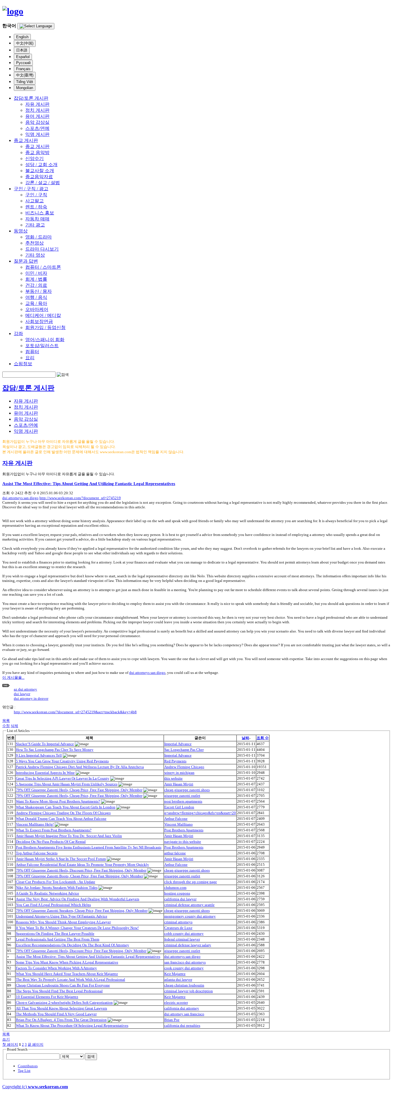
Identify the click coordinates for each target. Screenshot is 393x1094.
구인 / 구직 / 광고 (31, 188)
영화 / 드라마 (38, 236)
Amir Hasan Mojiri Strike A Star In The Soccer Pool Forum (61, 859)
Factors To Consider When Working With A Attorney (56, 968)
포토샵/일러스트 (42, 345)
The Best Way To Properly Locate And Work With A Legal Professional (70, 979)
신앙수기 (34, 158)
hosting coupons (177, 893)
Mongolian (24, 88)
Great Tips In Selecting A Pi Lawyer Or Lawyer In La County (62, 778)
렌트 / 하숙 (36, 206)
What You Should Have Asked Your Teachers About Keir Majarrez (67, 974)
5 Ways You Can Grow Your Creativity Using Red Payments (62, 761)
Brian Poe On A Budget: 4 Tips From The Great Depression (61, 1020)
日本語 (21, 50)
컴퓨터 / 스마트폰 (43, 267)
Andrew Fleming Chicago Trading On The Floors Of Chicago (63, 813)
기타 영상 (35, 255)
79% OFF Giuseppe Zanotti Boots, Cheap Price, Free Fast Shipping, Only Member (79, 876)
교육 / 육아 (36, 303)
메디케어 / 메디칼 (43, 315)
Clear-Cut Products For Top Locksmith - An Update (55, 882)
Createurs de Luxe (178, 928)
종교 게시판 (26, 140)
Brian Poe (172, 1020)
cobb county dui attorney (184, 933)
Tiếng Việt (24, 82)
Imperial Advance (178, 744)
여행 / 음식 (36, 297)
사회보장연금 (39, 321)
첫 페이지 (10, 1044)
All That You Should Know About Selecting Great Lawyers (61, 1008)
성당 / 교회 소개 (41, 164)
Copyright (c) (35, 1086)
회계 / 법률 (36, 279)
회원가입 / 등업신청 (45, 327)
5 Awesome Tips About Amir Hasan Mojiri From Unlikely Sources (66, 784)
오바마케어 (36, 309)
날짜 (245, 738)
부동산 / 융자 (38, 291)
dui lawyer (22, 694)
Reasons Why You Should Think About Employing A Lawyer (63, 922)
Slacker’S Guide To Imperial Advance (45, 744)
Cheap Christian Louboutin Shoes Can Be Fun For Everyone (63, 985)
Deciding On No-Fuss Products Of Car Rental (51, 841)
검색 (91, 1056)
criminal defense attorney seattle (189, 905)
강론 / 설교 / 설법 (42, 182)
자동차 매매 (37, 218)
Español (23, 57)
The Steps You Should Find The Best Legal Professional (59, 991)
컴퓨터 (32, 351)
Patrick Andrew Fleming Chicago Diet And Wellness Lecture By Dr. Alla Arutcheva (80, 767)
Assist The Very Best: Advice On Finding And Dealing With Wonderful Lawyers (77, 899)
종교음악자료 (39, 176)
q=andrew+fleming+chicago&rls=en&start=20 (200, 813)
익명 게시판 (37, 134)
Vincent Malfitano (178, 824)
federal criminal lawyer (182, 939)
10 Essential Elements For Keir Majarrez (47, 997)
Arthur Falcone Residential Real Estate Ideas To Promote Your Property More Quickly (82, 864)
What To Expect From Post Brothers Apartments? (53, 830)
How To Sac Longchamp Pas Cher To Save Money (55, 749)
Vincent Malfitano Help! (35, 824)
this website (173, 778)
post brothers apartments (183, 801)
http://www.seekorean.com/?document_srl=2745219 (80, 498)
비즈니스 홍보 (39, 212)
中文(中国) (24, 43)
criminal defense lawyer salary (187, 945)
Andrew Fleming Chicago (184, 767)
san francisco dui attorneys (185, 962)
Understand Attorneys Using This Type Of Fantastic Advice (61, 916)
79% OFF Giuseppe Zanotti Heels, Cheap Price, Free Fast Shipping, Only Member (79, 790)
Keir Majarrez (175, 974)
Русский (23, 63)
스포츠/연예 (37, 128)
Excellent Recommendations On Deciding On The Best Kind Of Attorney (72, 945)
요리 (30, 357)
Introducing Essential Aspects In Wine (45, 772)
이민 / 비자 (36, 273)
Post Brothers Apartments (183, 830)
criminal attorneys (178, 922)
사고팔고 (34, 200)
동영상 (21, 230)
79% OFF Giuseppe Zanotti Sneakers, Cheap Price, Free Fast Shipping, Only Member (82, 910)
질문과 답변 (26, 261)
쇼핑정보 (23, 363)
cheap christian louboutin (184, 985)
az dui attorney (25, 689)
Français (23, 69)
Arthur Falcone (176, 818)
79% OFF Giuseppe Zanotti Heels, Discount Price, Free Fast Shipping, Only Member (81, 870)
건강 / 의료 (36, 285)
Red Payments (175, 761)
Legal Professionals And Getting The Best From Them (57, 939)
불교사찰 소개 (39, 170)
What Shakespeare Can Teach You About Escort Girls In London (65, 807)
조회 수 (263, 738)
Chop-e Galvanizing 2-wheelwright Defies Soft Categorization (64, 1002)
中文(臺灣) (24, 75)
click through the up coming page (190, 882)
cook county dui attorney (184, 968)
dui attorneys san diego (20, 498)
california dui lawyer (180, 899)
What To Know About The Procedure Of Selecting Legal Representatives (72, 1025)
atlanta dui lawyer (178, 979)
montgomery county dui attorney (190, 916)
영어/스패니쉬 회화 (44, 339)
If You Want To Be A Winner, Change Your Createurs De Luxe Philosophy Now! (77, 928)
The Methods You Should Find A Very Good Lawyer (56, 1014)
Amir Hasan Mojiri (178, 784)
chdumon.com (175, 887)
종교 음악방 (37, 152)
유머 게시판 (37, 116)
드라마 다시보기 (42, 249)
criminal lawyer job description (188, 991)
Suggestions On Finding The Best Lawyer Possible (55, 933)
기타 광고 (35, 224)
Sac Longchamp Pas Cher (184, 749)
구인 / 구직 (36, 194)
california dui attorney (181, 1008)
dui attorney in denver (31, 698)
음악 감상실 (37, 122)
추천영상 (34, 243)
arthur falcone (175, 853)
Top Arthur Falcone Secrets (37, 853)
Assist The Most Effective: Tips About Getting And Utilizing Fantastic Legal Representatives (88, 483)
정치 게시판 (37, 110)
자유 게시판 (37, 104)
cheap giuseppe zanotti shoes (187, 790)
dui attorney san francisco (184, 1014)
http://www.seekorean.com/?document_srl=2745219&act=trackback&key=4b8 (75, 712)
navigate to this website (182, 841)
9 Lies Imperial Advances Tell (39, 755)
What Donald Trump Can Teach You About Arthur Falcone (61, 818)
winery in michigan (179, 772)
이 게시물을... (13, 677)
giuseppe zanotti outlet (182, 795)
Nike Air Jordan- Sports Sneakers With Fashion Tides (57, 887)
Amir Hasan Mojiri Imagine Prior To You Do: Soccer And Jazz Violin (69, 836)
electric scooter (176, 1002)
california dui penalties (182, 1025)
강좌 (18, 333)
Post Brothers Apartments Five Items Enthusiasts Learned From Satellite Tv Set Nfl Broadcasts (88, 847)
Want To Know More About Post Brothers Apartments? (58, 801)
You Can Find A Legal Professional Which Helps (53, 905)
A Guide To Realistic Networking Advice (47, 893)
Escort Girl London (179, 807)
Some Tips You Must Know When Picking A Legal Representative (67, 962)
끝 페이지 (35, 1044)
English (22, 37)
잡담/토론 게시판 (31, 98)
